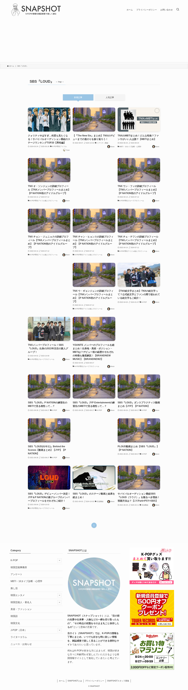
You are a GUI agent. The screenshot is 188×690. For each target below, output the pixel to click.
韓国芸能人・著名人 (21, 602)
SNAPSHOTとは (75, 681)
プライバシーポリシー (94, 681)
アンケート (16, 574)
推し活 (14, 588)
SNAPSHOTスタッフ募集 (118, 681)
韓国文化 (15, 623)
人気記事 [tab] (110, 97)
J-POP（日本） (19, 630)
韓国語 (14, 616)
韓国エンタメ (18, 595)
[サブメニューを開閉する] (59, 560)
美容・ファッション (21, 609)
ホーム (62, 681)
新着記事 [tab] (78, 97)
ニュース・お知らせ (21, 644)
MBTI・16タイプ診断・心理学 (26, 581)
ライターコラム (19, 637)
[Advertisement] (94, 41)
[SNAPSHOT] (36, 9)
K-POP (14, 560)
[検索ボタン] (177, 9)
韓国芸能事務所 (19, 567)
